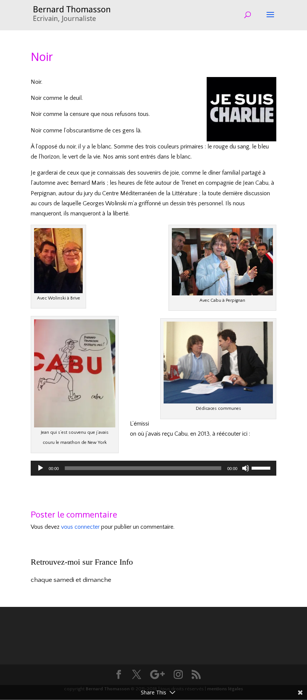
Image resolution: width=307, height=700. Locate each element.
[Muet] (245, 468)
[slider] (262, 467)
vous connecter (80, 527)
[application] (153, 468)
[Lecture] (40, 468)
